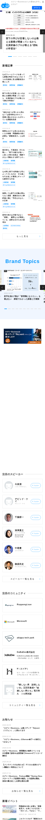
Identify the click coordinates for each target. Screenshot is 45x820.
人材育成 (5, 225)
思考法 (5, 85)
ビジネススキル (15, 225)
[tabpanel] (22, 31)
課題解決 (20, 85)
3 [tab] (20, 56)
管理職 (13, 160)
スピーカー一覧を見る (22, 579)
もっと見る (22, 236)
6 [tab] (35, 56)
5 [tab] (30, 56)
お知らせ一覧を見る (22, 791)
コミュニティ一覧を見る (22, 705)
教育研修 (12, 85)
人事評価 (5, 160)
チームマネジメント (9, 163)
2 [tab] (15, 56)
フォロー (35, 485)
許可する (37, 8)
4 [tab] (25, 56)
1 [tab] (10, 56)
